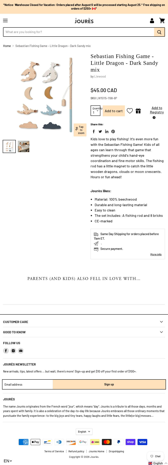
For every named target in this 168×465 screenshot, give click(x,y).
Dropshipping (116, 451)
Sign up (109, 384)
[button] (154, 110)
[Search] (159, 32)
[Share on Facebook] (93, 130)
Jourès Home (96, 451)
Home (7, 46)
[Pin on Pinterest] (112, 130)
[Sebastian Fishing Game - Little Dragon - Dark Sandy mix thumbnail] (9, 146)
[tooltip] (154, 117)
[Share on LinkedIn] (105, 130)
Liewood (100, 76)
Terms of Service (54, 451)
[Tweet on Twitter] (99, 130)
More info (156, 254)
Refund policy (76, 451)
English (82, 431)
